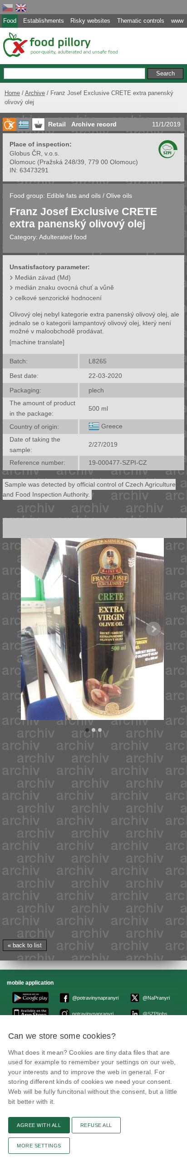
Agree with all (39, 1125)
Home (12, 93)
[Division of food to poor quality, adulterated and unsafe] (9, 124)
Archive (35, 93)
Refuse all (96, 1125)
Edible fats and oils (75, 195)
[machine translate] (37, 342)
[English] (20, 7)
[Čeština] (7, 7)
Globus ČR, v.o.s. (34, 153)
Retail (57, 124)
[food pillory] (60, 44)
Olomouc (22, 162)
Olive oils (119, 195)
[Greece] (94, 426)
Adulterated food (63, 237)
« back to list (25, 945)
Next (153, 629)
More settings (39, 1145)
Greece (112, 426)
